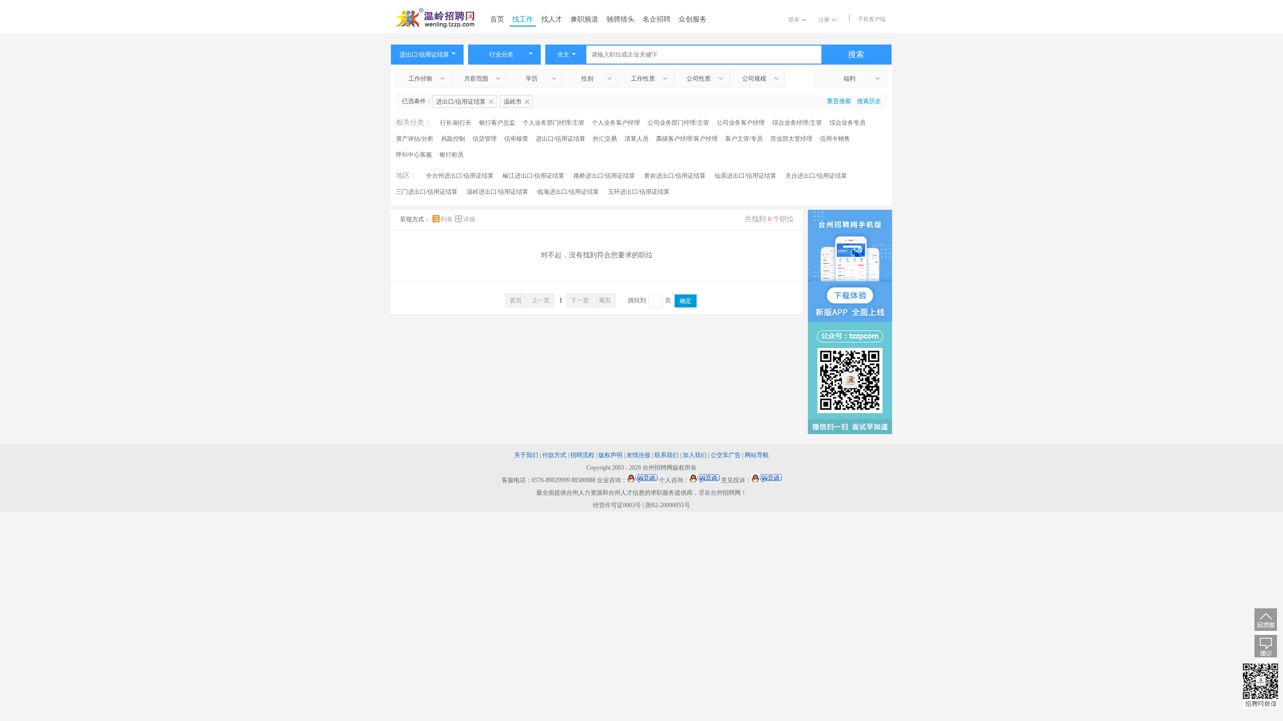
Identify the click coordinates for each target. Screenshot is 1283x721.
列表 (447, 219)
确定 (686, 300)
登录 (793, 20)
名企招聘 (657, 19)
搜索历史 (869, 101)
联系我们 (667, 455)
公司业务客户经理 (741, 122)
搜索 (856, 54)
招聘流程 (582, 455)
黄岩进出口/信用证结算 (675, 175)
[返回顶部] (1265, 621)
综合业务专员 (847, 122)
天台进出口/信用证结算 (816, 175)
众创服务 (693, 19)
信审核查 (516, 138)
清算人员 (636, 138)
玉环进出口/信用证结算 (639, 191)
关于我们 (526, 455)
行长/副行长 (456, 122)
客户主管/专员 (744, 138)
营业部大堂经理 (791, 138)
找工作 (522, 19)
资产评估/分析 (415, 138)
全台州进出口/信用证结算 (460, 175)
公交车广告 (726, 455)
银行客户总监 (497, 122)
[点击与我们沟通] (642, 480)
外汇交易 (605, 138)
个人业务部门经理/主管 (553, 122)
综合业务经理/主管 (797, 122)
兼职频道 (584, 19)
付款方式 (554, 455)
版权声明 (610, 455)
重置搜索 (839, 101)
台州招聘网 (658, 467)
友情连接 (638, 455)
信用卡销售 (835, 138)
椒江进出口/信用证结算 (533, 175)
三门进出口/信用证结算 (427, 191)
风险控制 (453, 138)
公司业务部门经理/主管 (678, 122)
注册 (823, 20)
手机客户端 (872, 19)
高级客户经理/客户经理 (687, 138)
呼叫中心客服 (414, 154)
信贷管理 (485, 138)
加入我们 (695, 455)
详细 (469, 219)
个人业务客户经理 (616, 122)
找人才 (551, 19)
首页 (497, 19)
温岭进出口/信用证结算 (497, 191)
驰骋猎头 (620, 19)
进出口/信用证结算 (560, 138)
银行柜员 (452, 154)
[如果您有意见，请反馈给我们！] (1265, 648)
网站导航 (757, 455)
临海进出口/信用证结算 (568, 191)
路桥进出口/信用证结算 (604, 175)
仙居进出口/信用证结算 (745, 175)
